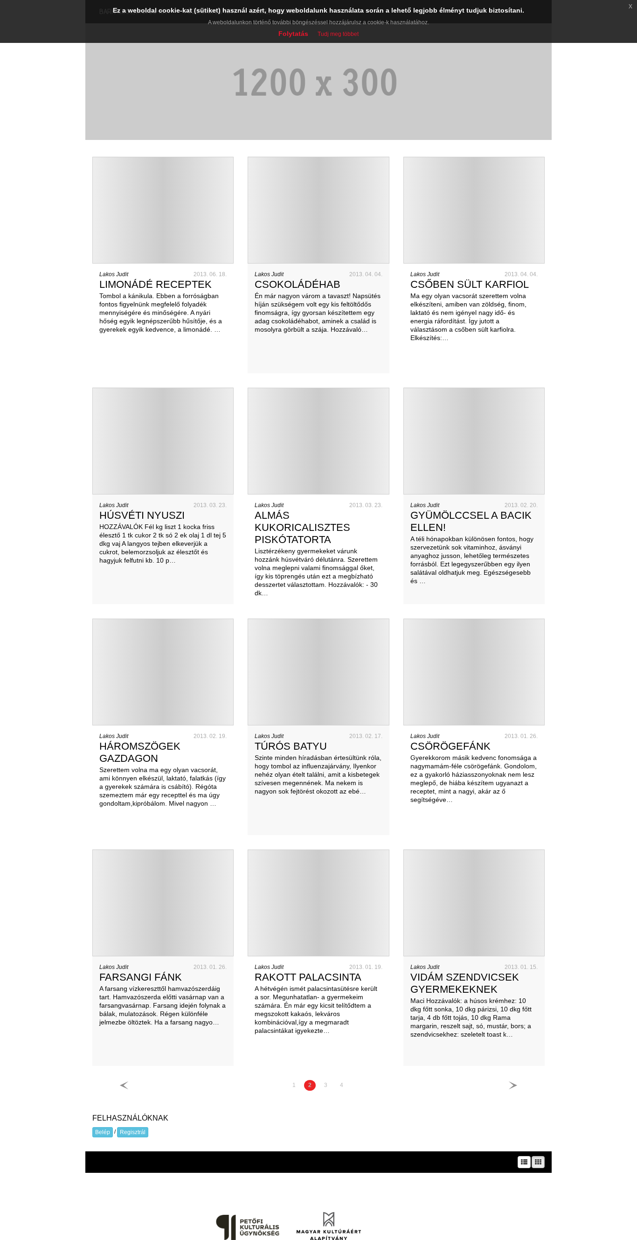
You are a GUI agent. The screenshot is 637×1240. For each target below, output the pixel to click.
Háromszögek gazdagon (139, 752)
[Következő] (513, 1085)
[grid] (538, 1162)
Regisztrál (132, 1132)
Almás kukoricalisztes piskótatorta (302, 527)
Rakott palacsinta (308, 977)
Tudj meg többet (338, 34)
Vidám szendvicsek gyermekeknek (464, 983)
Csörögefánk (450, 746)
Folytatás (293, 33)
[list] (524, 1162)
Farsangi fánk (140, 977)
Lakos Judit (113, 274)
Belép (102, 1132)
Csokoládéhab (297, 284)
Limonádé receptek (155, 284)
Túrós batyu (291, 746)
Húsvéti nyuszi (142, 515)
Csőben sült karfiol (469, 284)
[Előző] (124, 1085)
